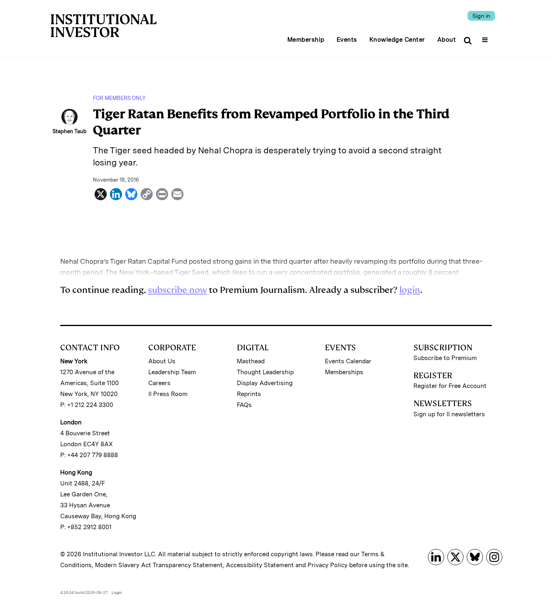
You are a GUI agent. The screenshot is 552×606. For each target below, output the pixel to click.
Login (117, 592)
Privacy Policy (328, 565)
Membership (305, 39)
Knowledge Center (397, 39)
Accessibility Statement (260, 565)
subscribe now (177, 290)
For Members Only (119, 98)
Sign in (481, 16)
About (446, 39)
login (409, 290)
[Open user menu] (486, 37)
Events (347, 39)
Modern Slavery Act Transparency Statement (159, 565)
